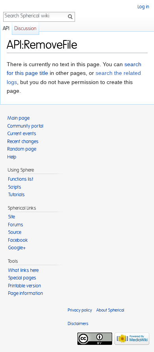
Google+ (17, 247)
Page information (25, 293)
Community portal (25, 126)
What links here (23, 270)
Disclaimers (78, 323)
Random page (22, 149)
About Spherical (110, 310)
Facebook (18, 240)
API (6, 28)
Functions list (21, 179)
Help (12, 157)
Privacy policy (80, 310)
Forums (15, 224)
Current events (22, 133)
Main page (19, 118)
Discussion (25, 28)
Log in (143, 6)
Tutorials (16, 194)
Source (14, 232)
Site (11, 216)
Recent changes (23, 141)
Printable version (24, 285)
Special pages (22, 277)
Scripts (14, 187)
